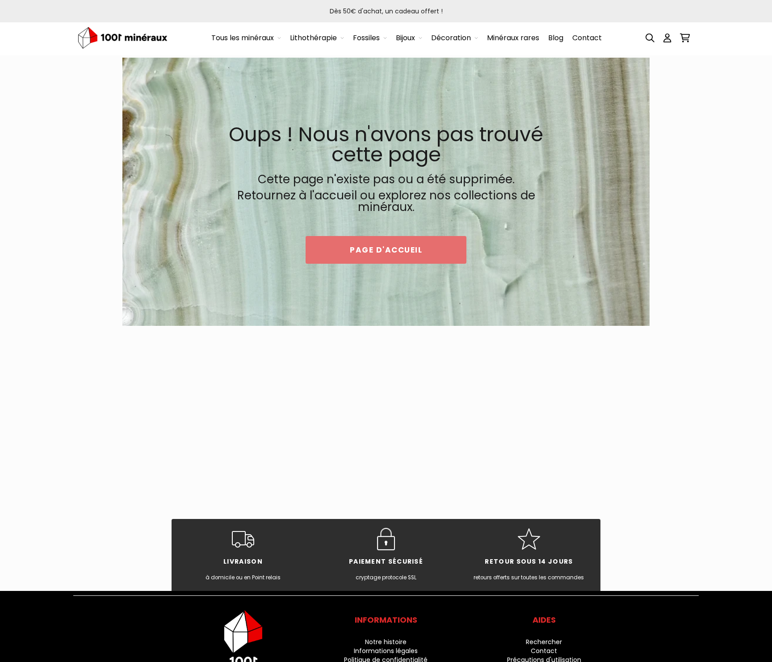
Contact (544, 650)
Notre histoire (386, 641)
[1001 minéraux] (122, 38)
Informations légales (386, 650)
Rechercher (544, 641)
